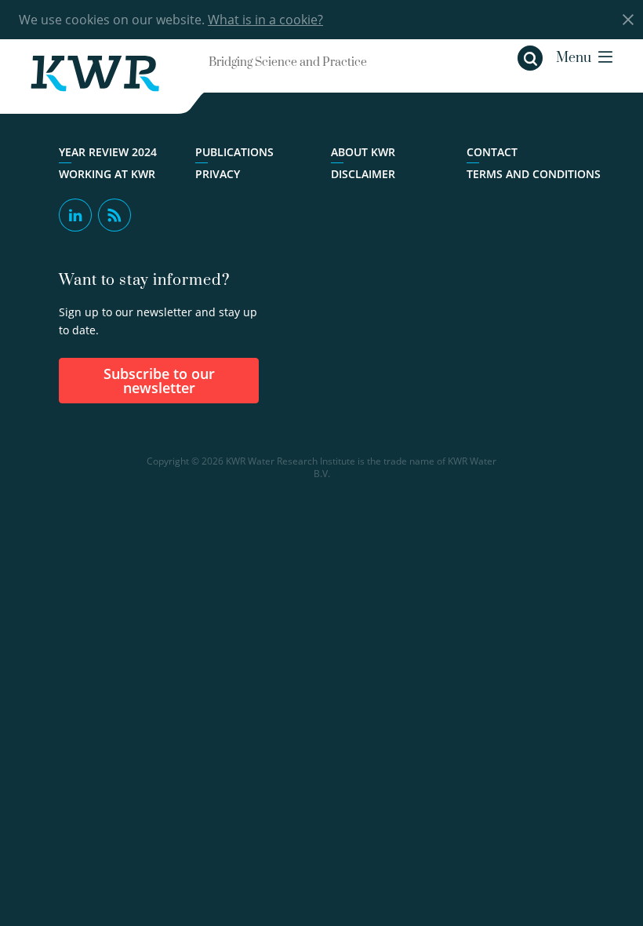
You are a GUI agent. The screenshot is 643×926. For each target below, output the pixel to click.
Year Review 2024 (108, 152)
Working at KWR (107, 174)
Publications (234, 152)
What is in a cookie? (265, 19)
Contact (492, 152)
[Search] (530, 58)
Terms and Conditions (534, 174)
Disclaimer (363, 174)
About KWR (363, 152)
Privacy (217, 174)
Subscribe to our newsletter (159, 380)
